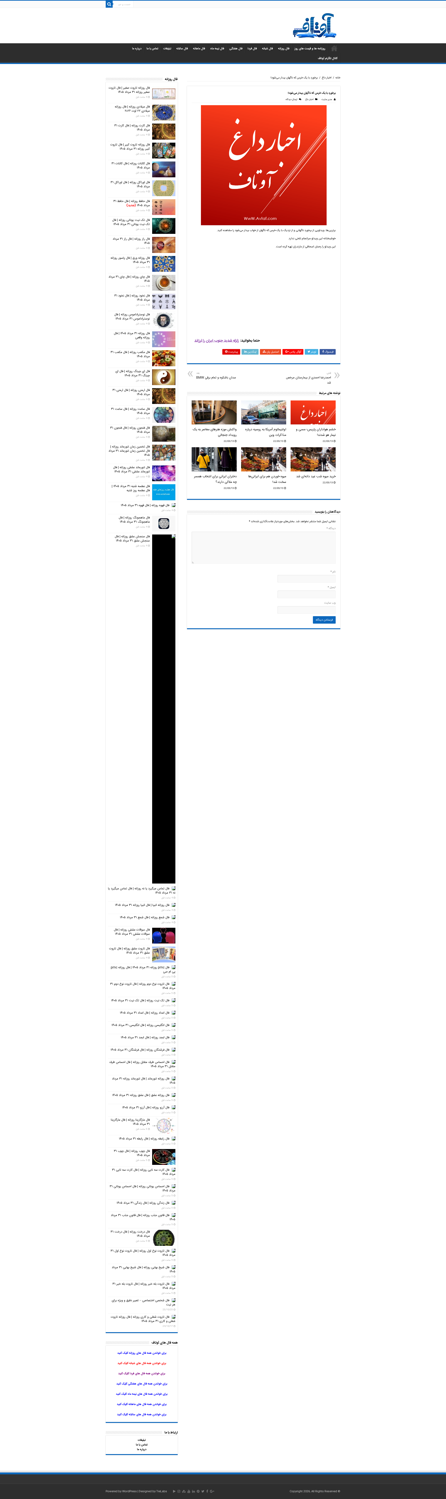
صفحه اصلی (334, 48)
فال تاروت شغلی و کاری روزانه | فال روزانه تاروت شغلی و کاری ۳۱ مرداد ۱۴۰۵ (143, 1319)
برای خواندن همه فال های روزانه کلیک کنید (141, 1353)
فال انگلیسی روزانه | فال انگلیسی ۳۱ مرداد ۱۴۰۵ (140, 1025)
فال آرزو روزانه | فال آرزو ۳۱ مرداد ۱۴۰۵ (145, 1107)
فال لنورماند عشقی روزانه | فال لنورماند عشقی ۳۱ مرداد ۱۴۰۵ (131, 469)
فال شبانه (267, 48)
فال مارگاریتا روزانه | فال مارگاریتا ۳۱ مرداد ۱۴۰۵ (130, 1122)
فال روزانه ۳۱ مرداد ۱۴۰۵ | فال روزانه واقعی (132, 335)
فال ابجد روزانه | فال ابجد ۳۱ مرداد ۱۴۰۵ (145, 1037)
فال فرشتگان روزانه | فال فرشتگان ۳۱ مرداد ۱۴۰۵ (140, 1049)
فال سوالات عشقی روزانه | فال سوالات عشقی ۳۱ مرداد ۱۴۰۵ (132, 932)
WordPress (129, 1491)
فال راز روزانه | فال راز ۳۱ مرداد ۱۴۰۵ (131, 241)
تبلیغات (167, 48)
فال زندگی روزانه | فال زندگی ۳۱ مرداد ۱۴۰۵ (143, 1203)
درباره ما (136, 48)
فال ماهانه (199, 48)
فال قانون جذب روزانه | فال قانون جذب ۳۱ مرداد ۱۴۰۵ (143, 1217)
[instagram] (179, 1491)
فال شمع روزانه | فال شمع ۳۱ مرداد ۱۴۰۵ (144, 917)
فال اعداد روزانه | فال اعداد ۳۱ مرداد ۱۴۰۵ (144, 1012)
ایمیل (332, 587)
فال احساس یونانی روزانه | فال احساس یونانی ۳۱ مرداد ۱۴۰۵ (142, 1188)
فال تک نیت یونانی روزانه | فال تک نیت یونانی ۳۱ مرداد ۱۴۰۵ (131, 222)
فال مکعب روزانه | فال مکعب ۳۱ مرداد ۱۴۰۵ (130, 354)
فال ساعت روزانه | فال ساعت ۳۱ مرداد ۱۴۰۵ (130, 411)
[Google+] (212, 1491)
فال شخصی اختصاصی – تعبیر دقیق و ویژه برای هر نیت (143, 1302)
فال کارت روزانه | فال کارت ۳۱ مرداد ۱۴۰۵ (132, 127)
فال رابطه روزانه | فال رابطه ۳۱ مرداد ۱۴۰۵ (144, 1138)
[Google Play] (174, 1491)
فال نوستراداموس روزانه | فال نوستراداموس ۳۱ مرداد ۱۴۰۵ (132, 316)
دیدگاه (331, 528)
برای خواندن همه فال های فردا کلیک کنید (141, 1373)
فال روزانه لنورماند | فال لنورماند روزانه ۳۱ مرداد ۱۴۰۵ (143, 1081)
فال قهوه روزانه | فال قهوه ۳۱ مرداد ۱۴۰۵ (145, 505)
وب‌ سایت (330, 603)
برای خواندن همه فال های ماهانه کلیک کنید (142, 1404)
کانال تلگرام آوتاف (328, 58)
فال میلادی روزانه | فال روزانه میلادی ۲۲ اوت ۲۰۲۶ (132, 109)
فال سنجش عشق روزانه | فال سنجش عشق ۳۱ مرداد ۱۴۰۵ (132, 538)
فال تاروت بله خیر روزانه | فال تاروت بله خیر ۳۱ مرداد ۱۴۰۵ (143, 1286)
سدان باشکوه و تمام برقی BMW (216, 375)
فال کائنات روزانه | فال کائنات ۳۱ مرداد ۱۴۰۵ (131, 165)
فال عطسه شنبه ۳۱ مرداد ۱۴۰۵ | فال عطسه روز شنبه (131, 488)
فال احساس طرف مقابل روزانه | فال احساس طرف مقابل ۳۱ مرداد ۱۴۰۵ (142, 1064)
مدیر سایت (326, 99)
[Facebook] (207, 1491)
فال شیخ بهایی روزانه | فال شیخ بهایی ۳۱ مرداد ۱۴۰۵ (143, 1269)
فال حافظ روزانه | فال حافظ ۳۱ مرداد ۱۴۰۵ (131, 203)
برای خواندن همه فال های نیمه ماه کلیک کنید (141, 1394)
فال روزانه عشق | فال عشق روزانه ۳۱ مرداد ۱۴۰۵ (140, 1095)
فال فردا (252, 48)
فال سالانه (182, 48)
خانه (337, 77)
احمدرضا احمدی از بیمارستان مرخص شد (308, 378)
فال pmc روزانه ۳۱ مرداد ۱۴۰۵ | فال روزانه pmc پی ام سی (143, 969)
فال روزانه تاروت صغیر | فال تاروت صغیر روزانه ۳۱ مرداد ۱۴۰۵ (129, 90)
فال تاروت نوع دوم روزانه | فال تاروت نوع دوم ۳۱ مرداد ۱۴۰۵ (142, 986)
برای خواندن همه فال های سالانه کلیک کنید (141, 1414)
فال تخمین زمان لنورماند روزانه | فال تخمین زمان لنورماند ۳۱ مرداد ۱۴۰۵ (129, 451)
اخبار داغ (326, 77)
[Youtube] (189, 1491)
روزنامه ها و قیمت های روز (310, 48)
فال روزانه (283, 48)
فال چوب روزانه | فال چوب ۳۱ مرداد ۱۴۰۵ (132, 1153)
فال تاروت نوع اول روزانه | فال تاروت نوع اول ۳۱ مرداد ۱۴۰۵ (143, 1253)
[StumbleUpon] (184, 1491)
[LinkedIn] (193, 1491)
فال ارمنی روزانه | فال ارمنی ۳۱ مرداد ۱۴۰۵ (131, 392)
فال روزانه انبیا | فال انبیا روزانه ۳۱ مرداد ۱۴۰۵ (142, 905)
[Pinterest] (198, 1491)
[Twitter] (203, 1491)
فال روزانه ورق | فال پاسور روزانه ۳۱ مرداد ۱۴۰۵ (130, 260)
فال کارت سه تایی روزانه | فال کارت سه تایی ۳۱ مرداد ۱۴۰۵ (143, 1172)
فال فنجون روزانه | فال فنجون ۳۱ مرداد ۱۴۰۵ (130, 430)
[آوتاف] (315, 26)
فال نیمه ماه (217, 48)
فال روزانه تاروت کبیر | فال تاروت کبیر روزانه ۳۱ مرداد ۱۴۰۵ (130, 146)
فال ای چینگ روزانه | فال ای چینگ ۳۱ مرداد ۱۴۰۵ (132, 373)
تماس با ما (152, 48)
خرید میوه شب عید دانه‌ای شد (316, 476)
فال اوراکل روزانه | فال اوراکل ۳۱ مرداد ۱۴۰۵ (130, 184)
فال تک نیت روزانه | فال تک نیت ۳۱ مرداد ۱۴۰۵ (140, 1000)
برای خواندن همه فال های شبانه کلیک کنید (142, 1363)
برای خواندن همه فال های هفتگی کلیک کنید (141, 1383)
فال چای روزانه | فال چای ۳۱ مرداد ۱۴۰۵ (129, 279)
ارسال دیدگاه (291, 99)
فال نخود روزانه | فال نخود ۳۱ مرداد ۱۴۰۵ (132, 297)
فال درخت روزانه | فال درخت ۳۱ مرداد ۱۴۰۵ (130, 1234)
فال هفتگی (236, 48)
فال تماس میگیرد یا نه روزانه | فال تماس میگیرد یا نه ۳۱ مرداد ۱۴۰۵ (141, 890)
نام (333, 571)
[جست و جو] (109, 4)
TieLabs (161, 1491)
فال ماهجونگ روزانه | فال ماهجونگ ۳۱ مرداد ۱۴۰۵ (134, 519)
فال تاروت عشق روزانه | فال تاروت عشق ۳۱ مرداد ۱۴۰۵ (129, 950)
